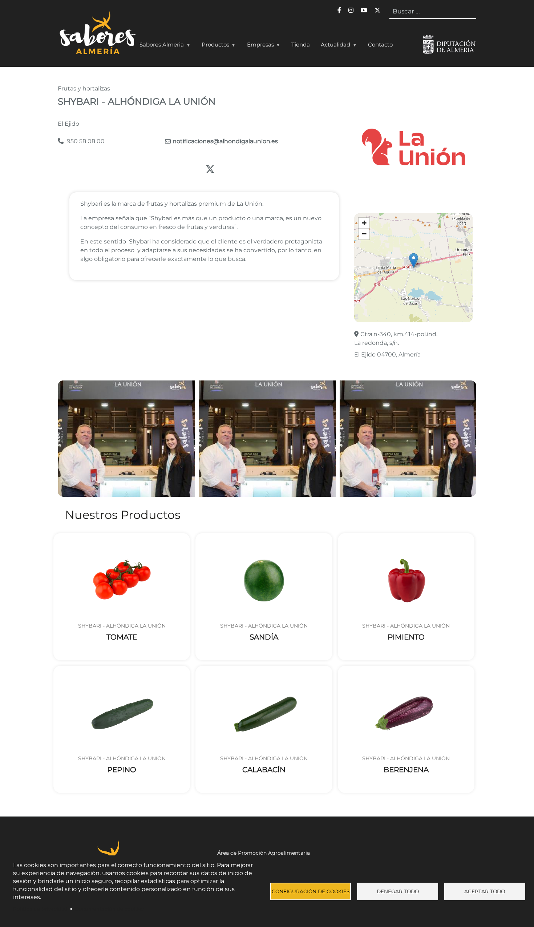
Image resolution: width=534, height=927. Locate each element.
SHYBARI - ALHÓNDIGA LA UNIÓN (122, 625)
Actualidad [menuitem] (332, 46)
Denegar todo (398, 891)
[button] (413, 260)
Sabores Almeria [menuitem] (159, 46)
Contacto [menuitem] (380, 44)
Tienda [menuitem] (300, 44)
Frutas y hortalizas (84, 88)
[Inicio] (97, 34)
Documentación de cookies (109, 909)
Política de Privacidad (40, 909)
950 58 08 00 (85, 141)
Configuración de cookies (310, 891)
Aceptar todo (484, 891)
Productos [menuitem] (212, 46)
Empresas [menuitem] (258, 46)
